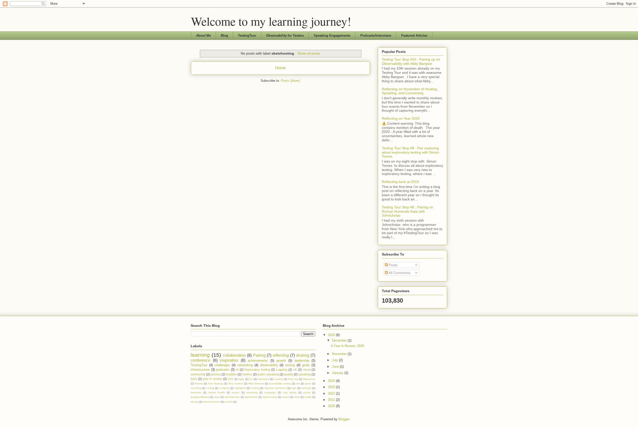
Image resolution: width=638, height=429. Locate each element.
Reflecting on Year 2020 (401, 118)
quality (288, 374)
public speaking (268, 374)
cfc (295, 369)
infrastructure (200, 369)
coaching (196, 388)
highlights (240, 388)
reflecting (281, 355)
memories (196, 392)
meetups (306, 388)
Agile (241, 379)
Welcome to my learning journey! (271, 21)
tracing (194, 401)
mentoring (252, 392)
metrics (247, 374)
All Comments (399, 273)
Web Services (256, 383)
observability (269, 365)
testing (290, 365)
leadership (302, 360)
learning (200, 355)
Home (280, 68)
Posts (393, 265)
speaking (304, 374)
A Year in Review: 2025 (347, 346)
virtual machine (211, 401)
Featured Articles (414, 35)
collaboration (234, 355)
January (338, 373)
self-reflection (232, 397)
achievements (258, 360)
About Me (203, 35)
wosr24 (229, 401)
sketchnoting (269, 397)
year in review (212, 378)
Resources (309, 379)
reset (217, 397)
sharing (302, 355)
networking (245, 365)
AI (237, 369)
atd (298, 383)
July (335, 360)
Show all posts (308, 53)
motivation (270, 392)
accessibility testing (280, 383)
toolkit (308, 397)
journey (216, 374)
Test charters (235, 383)
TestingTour (247, 35)
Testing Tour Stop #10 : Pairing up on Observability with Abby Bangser (411, 61)
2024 (332, 381)
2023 (332, 387)
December (340, 340)
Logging (281, 369)
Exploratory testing (257, 369)
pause (307, 392)
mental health (216, 392)
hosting (255, 388)
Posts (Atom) (290, 81)
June (336, 366)
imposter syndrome (275, 388)
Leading (278, 379)
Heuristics (263, 379)
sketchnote (251, 397)
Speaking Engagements (332, 35)
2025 (231, 379)
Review (199, 383)
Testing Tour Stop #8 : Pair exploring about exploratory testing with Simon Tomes (410, 152)
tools (194, 378)
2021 (332, 400)
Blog (224, 35)
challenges (222, 365)
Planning (293, 379)
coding (210, 388)
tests (297, 397)
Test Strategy (215, 383)
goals (306, 365)
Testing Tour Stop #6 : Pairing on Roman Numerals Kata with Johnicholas (407, 211)
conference (200, 360)
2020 (332, 406)
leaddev (231, 374)
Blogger (343, 419)
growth (281, 360)
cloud (307, 369)
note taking (290, 392)
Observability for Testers (285, 35)
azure (308, 383)
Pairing (259, 355)
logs (293, 388)
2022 (332, 393)
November (340, 354)
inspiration (229, 360)
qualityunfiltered (200, 397)
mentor (235, 392)
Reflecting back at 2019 (400, 182)
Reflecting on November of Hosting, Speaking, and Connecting (410, 91)
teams (285, 397)
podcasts (222, 369)
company (224, 388)
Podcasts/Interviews (375, 35)
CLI (251, 379)
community (198, 374)
